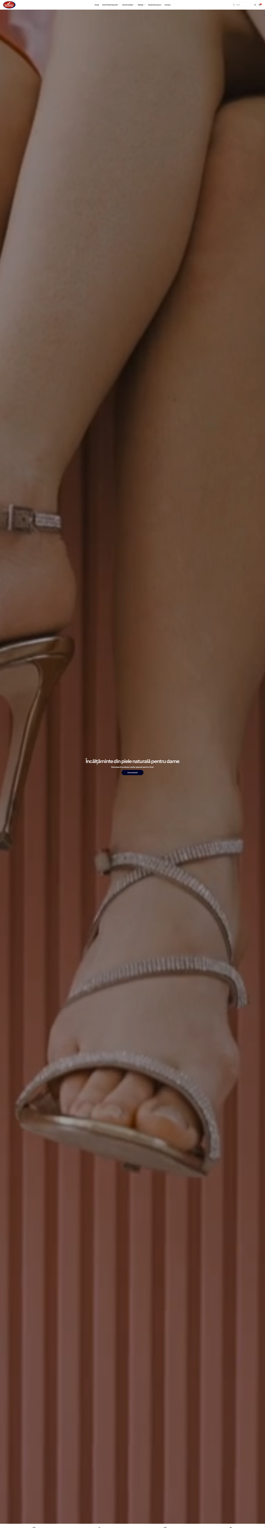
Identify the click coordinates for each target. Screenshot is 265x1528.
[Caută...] (234, 5)
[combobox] (241, 5)
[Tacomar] (9, 5)
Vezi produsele (132, 773)
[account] (255, 4)
